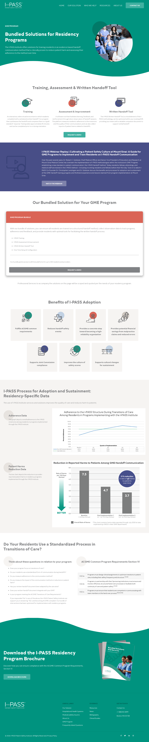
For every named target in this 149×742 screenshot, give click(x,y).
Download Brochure (17, 677)
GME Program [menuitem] (67, 722)
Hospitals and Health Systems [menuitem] (72, 711)
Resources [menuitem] (105, 5)
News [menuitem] (92, 711)
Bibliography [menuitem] (94, 715)
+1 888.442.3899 (122, 712)
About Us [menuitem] (118, 5)
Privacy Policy (52, 736)
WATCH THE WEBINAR (54, 183)
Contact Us (135, 5)
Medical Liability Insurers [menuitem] (71, 715)
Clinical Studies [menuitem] (95, 718)
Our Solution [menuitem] (74, 5)
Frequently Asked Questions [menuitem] (72, 725)
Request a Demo (74, 135)
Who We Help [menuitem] (90, 5)
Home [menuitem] (61, 5)
